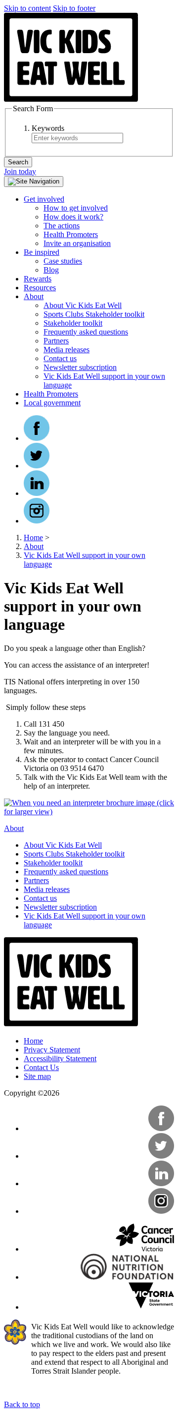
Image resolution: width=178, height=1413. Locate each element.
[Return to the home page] (71, 99)
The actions (62, 225)
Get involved (44, 199)
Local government (52, 403)
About (34, 296)
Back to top (22, 1404)
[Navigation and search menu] (33, 181)
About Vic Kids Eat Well (83, 305)
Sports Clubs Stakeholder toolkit (94, 314)
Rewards (37, 279)
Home (33, 537)
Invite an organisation (77, 243)
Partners (56, 341)
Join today (20, 171)
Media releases (66, 349)
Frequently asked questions (86, 332)
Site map (37, 1076)
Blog (51, 270)
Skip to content (27, 8)
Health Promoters (71, 234)
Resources (40, 287)
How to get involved (76, 208)
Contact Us (41, 1067)
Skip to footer (74, 8)
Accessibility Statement (60, 1058)
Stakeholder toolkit (73, 323)
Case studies (63, 261)
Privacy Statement (52, 1049)
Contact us (60, 358)
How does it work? (73, 217)
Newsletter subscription (80, 367)
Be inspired (41, 252)
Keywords (48, 128)
